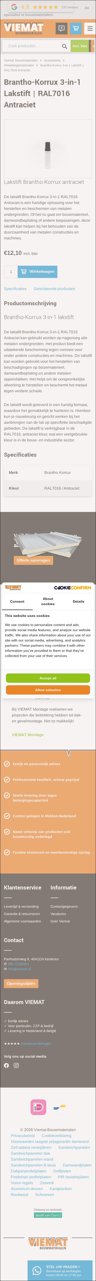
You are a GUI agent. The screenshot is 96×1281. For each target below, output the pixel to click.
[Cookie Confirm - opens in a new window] (72, 588)
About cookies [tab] (48, 601)
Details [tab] (78, 601)
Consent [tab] (17, 601)
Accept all (48, 678)
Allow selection (48, 690)
